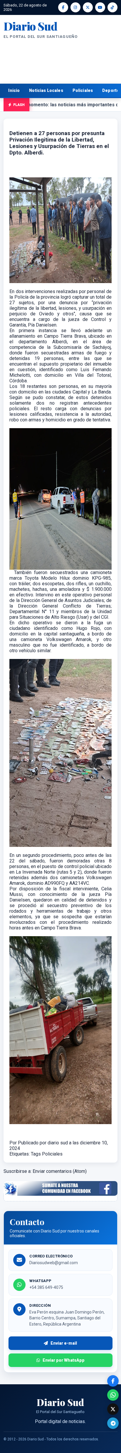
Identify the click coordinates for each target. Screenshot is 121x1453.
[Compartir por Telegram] (113, 1423)
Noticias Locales (46, 90)
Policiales (83, 90)
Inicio (14, 90)
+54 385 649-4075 (46, 1287)
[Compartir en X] (113, 1409)
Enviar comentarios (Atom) (60, 1171)
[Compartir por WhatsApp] (113, 1395)
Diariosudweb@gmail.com (53, 1262)
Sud (30, 26)
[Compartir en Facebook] (113, 1381)
